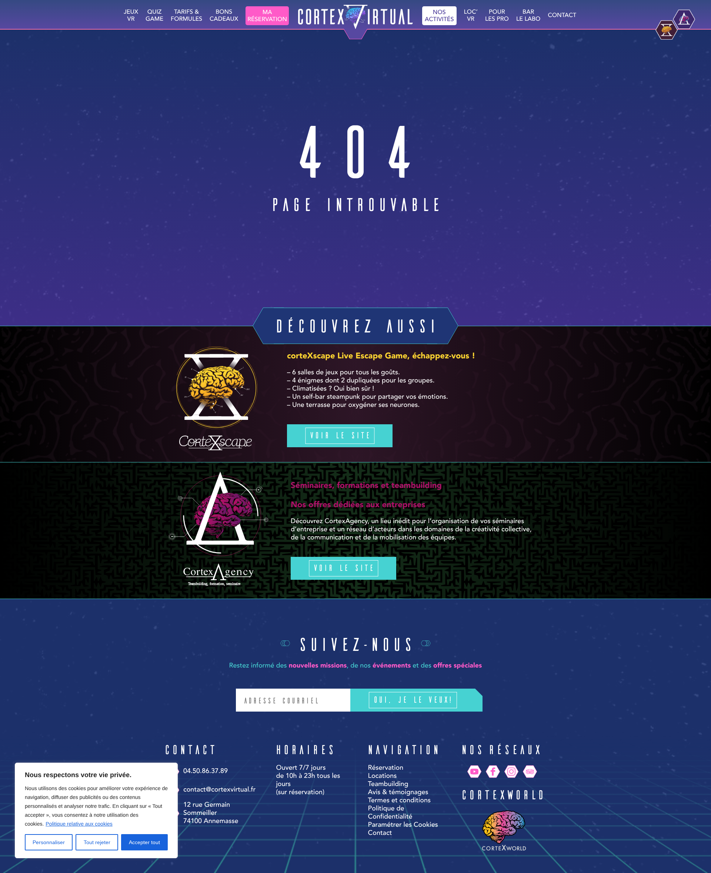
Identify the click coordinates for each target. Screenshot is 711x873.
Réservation (386, 768)
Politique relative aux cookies (79, 824)
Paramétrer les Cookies (403, 825)
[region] (96, 810)
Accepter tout (144, 842)
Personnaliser (49, 842)
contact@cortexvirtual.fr (219, 790)
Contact (562, 16)
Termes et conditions (399, 800)
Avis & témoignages (398, 792)
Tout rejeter (97, 842)
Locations (382, 776)
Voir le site (339, 434)
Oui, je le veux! (413, 699)
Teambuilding (388, 784)
